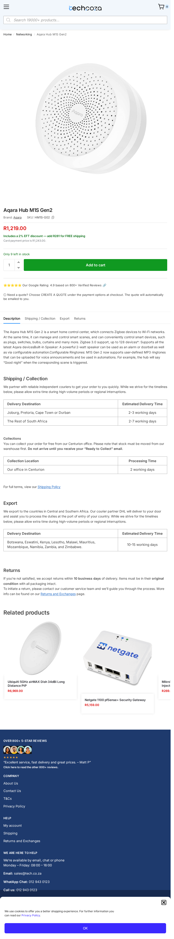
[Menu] (6, 6)
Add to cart (95, 265)
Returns (79, 318)
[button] (164, 902)
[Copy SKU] (53, 217)
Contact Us (12, 791)
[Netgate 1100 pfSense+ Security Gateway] (117, 657)
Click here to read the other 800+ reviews (30, 767)
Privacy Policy (31, 915)
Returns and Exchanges (58, 594)
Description (11, 318)
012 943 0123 (39, 882)
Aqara (17, 217)
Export (65, 318)
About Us (10, 783)
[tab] (11, 318)
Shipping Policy (49, 487)
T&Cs (7, 799)
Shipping (10, 833)
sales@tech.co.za (27, 873)
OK (85, 928)
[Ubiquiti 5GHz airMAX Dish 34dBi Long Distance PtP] (40, 648)
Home (7, 34)
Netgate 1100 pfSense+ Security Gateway (115, 700)
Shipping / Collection (40, 318)
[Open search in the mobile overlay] (85, 20)
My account (12, 826)
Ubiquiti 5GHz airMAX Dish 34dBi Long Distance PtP (36, 684)
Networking (24, 34)
